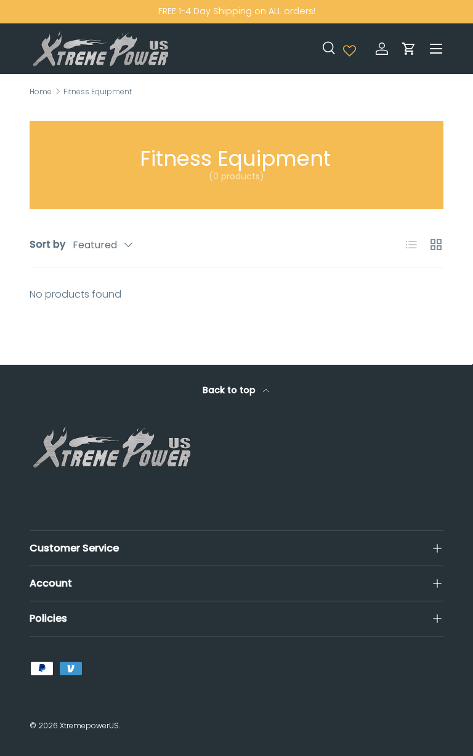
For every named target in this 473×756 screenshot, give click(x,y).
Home (41, 92)
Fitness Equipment (97, 92)
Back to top (230, 390)
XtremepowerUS (89, 725)
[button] (408, 48)
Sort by (47, 244)
